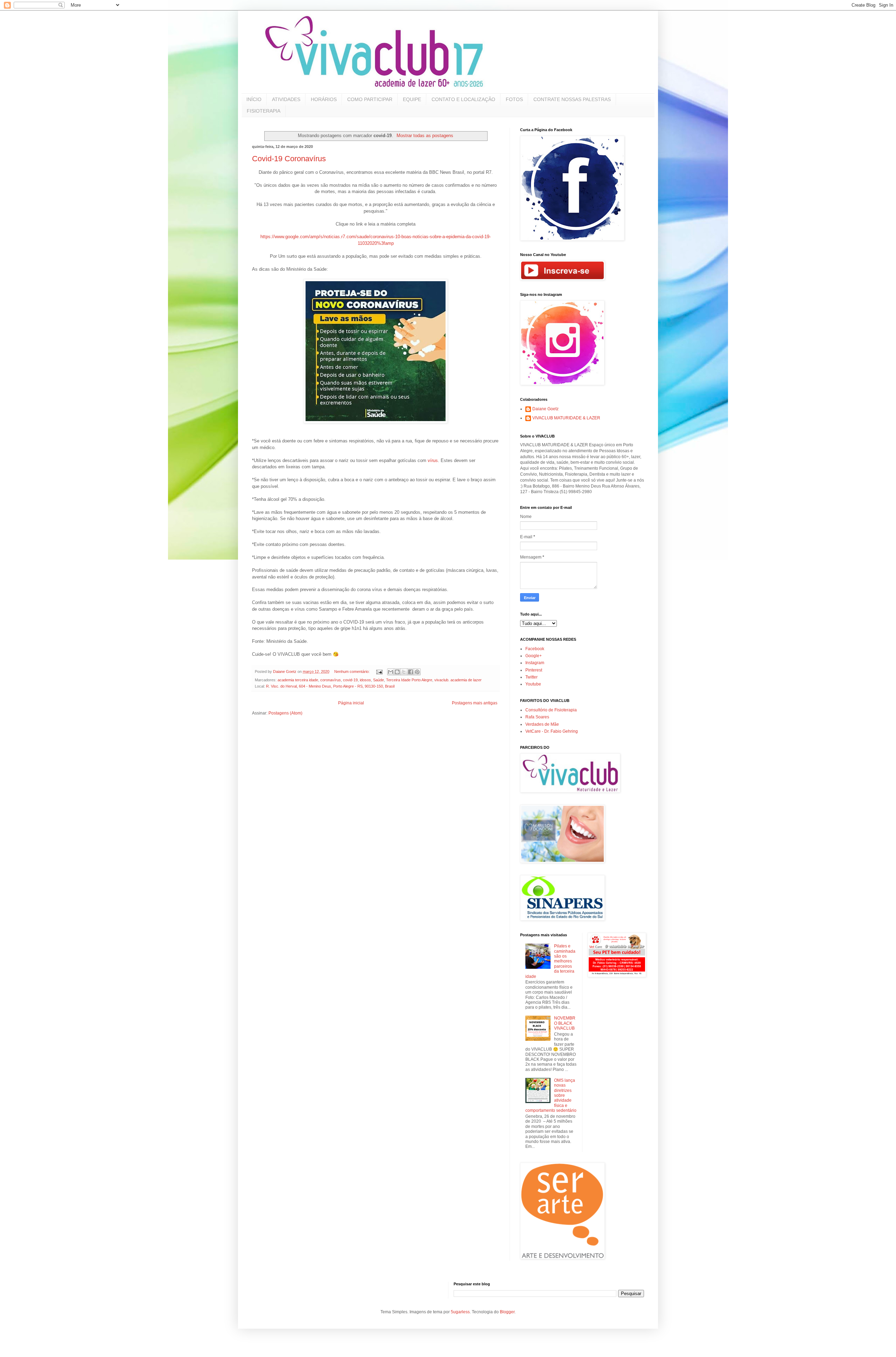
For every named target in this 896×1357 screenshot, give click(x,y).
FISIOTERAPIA (263, 111)
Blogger (507, 1311)
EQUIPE (412, 99)
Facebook (534, 648)
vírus (433, 460)
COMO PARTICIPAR (369, 99)
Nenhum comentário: (352, 671)
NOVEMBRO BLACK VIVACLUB (564, 1023)
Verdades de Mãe (542, 724)
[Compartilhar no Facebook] (410, 671)
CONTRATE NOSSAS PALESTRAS (572, 99)
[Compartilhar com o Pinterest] (417, 671)
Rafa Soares (537, 717)
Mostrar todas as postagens (425, 135)
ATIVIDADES (286, 99)
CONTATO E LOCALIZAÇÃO (463, 99)
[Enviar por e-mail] (390, 671)
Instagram (534, 662)
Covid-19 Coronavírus (289, 158)
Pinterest (533, 670)
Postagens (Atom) (285, 713)
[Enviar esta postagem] (379, 671)
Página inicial (351, 703)
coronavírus (330, 680)
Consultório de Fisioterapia (551, 710)
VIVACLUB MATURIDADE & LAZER (566, 417)
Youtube (533, 684)
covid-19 (350, 680)
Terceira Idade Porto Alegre (409, 680)
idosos (365, 680)
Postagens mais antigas (474, 703)
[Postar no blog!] (397, 671)
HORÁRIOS (324, 99)
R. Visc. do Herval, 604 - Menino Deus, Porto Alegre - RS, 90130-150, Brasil (330, 686)
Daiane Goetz (545, 408)
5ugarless (460, 1311)
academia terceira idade (298, 680)
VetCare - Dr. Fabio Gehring (551, 731)
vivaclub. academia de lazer (458, 680)
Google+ (533, 655)
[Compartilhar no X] (403, 671)
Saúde (378, 680)
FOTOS (514, 99)
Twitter (531, 677)
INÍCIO (253, 99)
